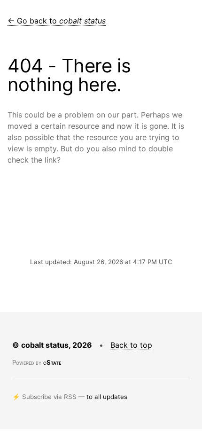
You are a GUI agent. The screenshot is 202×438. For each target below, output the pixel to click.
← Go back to (57, 20)
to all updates (106, 396)
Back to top (131, 345)
